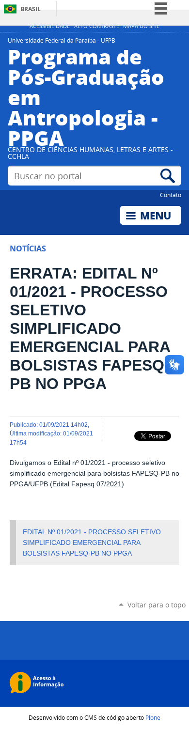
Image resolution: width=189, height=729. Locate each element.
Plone (152, 717)
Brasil (30, 9)
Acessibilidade (50, 26)
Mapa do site (141, 26)
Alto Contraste (96, 26)
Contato (170, 195)
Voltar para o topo (156, 604)
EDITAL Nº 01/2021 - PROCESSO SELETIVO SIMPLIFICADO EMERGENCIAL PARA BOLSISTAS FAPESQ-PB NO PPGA (92, 542)
